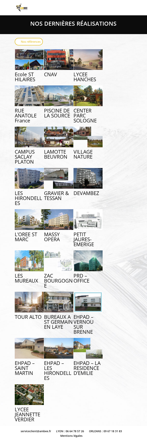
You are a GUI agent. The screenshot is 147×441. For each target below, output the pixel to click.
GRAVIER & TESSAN (56, 196)
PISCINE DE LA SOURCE (57, 113)
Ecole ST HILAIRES (25, 77)
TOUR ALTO (28, 316)
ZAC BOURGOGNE (58, 280)
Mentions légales (71, 436)
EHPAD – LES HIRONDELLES (57, 370)
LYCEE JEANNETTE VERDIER (27, 414)
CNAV (50, 74)
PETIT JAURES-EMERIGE (84, 239)
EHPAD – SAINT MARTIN (25, 368)
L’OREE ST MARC (26, 237)
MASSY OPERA (52, 237)
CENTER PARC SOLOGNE (85, 115)
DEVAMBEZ (86, 193)
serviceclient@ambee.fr (36, 431)
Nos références (31, 41)
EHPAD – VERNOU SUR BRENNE (84, 324)
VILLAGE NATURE (83, 154)
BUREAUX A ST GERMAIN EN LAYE (58, 321)
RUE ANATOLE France (26, 115)
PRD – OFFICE (81, 278)
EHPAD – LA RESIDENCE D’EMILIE (87, 368)
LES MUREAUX (26, 278)
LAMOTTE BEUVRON (55, 154)
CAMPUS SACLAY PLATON (25, 156)
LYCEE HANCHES (85, 77)
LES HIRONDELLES (28, 198)
